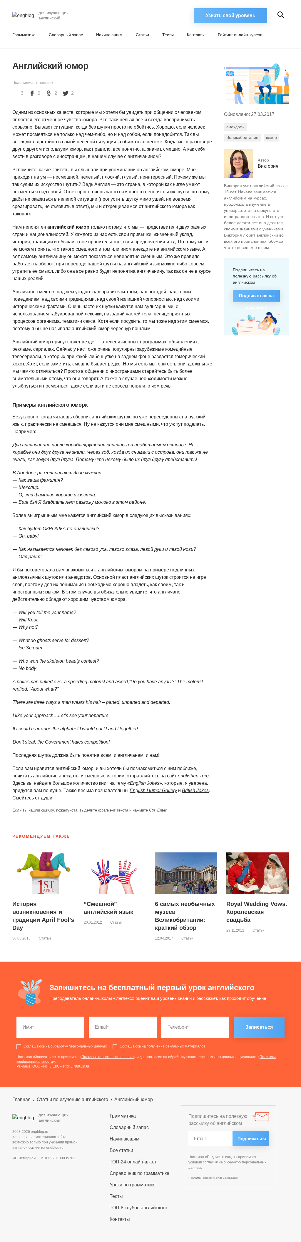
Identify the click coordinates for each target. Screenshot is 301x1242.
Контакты (196, 34)
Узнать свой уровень (230, 15)
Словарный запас (66, 34)
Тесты (168, 34)
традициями (81, 299)
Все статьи (121, 1150)
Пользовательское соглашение (107, 1057)
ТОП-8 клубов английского (138, 1207)
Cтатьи (142, 34)
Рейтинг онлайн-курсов (240, 34)
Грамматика (24, 34)
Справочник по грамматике (139, 1173)
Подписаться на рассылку (256, 297)
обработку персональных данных (79, 1046)
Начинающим (109, 34)
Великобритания (242, 137)
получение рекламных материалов (176, 1046)
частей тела (138, 313)
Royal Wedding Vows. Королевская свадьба (256, 912)
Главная (21, 1099)
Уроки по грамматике (132, 1184)
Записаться (259, 1027)
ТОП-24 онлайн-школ (133, 1161)
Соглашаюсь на (65, 1046)
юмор (271, 137)
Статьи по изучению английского (72, 1099)
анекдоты (235, 126)
